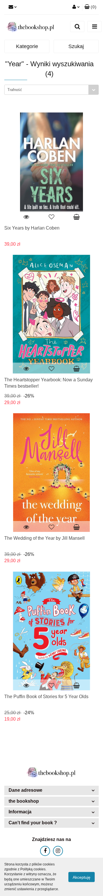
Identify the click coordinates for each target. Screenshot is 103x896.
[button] (90, 7)
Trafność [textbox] (14, 90)
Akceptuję (81, 877)
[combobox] (51, 90)
